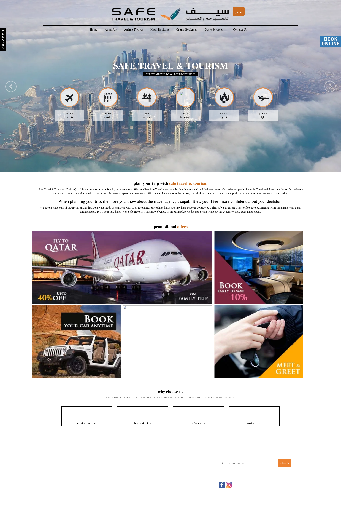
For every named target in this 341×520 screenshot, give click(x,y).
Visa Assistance (45, 492)
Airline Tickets (133, 29)
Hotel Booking (159, 29)
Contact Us (240, 29)
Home (93, 29)
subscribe (285, 463)
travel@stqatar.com (146, 478)
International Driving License (53, 488)
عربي (239, 11)
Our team (83, 511)
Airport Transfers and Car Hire (53, 478)
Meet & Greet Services (49, 483)
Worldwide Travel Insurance (52, 474)
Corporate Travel (46, 455)
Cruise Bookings (186, 29)
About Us (111, 29)
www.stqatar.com (143, 481)
